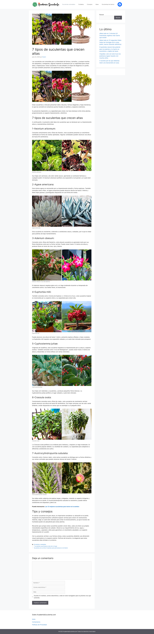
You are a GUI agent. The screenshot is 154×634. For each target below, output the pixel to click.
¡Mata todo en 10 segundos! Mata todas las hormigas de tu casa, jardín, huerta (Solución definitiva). (110, 42)
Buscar (101, 14)
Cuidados (81, 4)
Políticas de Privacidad (39, 624)
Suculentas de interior (108, 4)
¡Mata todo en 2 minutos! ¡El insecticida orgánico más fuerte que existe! (109, 35)
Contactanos (36, 622)
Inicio (33, 619)
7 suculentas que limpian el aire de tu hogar (45, 546)
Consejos (89, 4)
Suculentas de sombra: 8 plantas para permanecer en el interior (51, 548)
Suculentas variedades (68, 4)
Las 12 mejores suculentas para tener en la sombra (62, 506)
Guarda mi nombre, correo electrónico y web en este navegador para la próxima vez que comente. (62, 597)
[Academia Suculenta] (46, 4)
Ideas (97, 4)
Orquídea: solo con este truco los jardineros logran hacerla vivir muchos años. (110, 56)
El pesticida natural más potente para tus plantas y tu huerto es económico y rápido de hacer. (109, 49)
